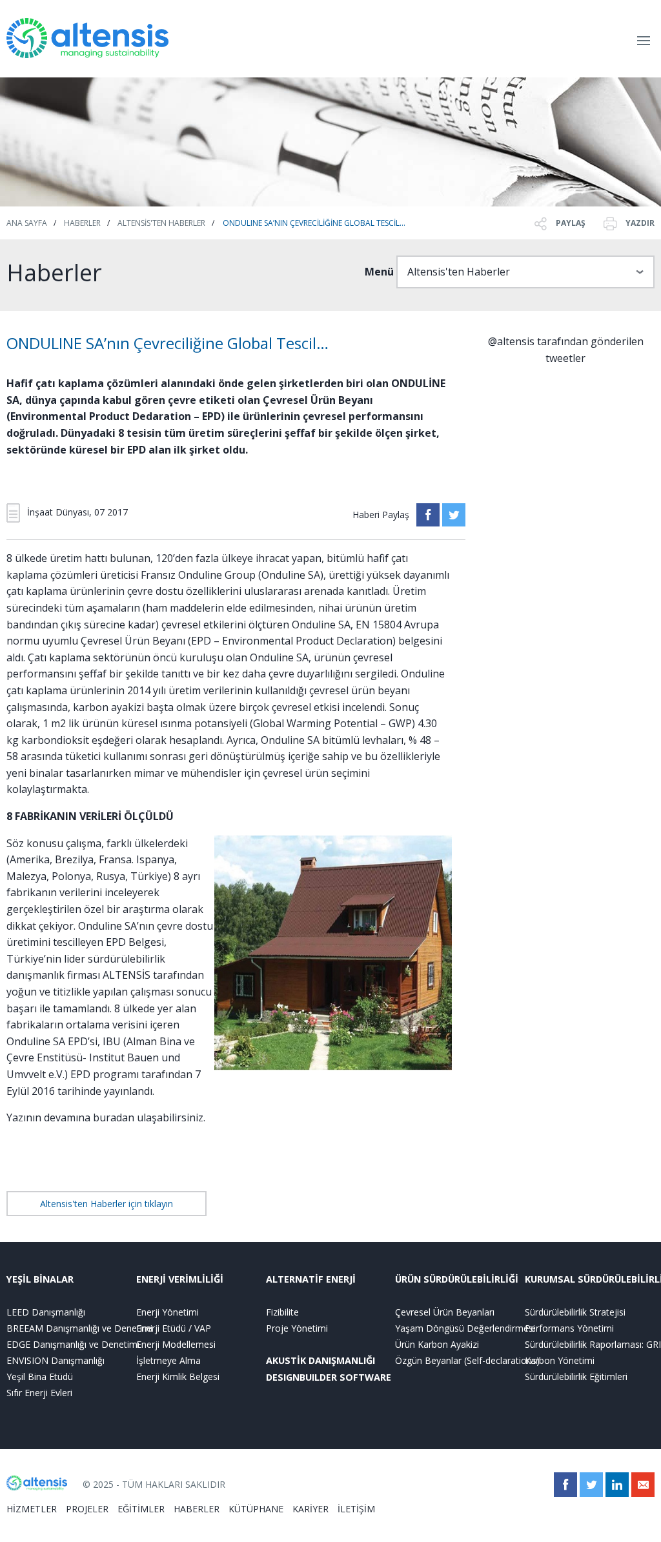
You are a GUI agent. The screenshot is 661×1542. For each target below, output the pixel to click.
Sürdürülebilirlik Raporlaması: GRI (590, 1344)
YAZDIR (639, 222)
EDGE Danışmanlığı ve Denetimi (71, 1344)
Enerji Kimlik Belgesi (177, 1376)
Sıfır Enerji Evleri (39, 1393)
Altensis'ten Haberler (161, 222)
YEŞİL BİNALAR (40, 1279)
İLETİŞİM (356, 1509)
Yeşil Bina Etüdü (39, 1376)
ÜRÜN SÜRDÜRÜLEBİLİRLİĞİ (456, 1279)
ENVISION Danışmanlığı (55, 1360)
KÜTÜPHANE (256, 1509)
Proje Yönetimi (297, 1328)
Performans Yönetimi (569, 1328)
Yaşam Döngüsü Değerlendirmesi (460, 1328)
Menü (379, 272)
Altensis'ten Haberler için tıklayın (106, 1203)
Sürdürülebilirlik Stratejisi (575, 1312)
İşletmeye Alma (168, 1360)
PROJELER (87, 1509)
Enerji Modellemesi (176, 1344)
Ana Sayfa (26, 222)
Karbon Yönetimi (560, 1360)
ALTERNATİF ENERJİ (311, 1279)
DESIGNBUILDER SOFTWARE (328, 1377)
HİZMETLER (31, 1509)
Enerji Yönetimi (167, 1312)
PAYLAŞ (569, 222)
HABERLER (196, 1509)
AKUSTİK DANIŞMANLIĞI (320, 1360)
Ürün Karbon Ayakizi (437, 1344)
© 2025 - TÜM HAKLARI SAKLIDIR (154, 1484)
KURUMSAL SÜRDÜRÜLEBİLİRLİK (590, 1279)
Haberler (82, 222)
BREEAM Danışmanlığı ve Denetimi (71, 1328)
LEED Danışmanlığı (45, 1312)
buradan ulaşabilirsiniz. (149, 1117)
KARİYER (310, 1509)
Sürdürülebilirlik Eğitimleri (576, 1376)
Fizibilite (282, 1312)
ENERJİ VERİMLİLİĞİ (179, 1279)
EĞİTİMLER (141, 1509)
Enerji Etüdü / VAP (173, 1328)
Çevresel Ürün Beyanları (444, 1312)
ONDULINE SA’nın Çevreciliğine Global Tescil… (314, 222)
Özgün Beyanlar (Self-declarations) (460, 1360)
